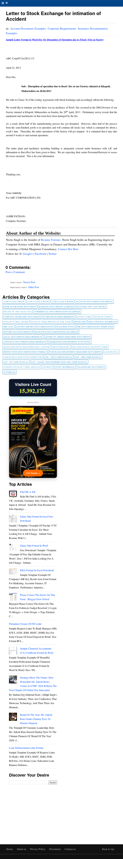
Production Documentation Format (25, 351)
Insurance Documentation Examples (56, 331)
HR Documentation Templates (95, 326)
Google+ (28, 254)
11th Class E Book (38, 301)
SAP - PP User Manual (16, 362)
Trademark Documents (91, 367)
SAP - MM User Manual (88, 357)
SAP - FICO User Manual (58, 357)
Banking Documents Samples (56, 306)
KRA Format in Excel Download (37, 570)
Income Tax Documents (17, 331)
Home (9, 849)
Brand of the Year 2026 (17, 311)
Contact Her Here (68, 249)
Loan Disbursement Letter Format (26, 747)
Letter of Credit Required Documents (68, 336)
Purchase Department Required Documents (75, 351)
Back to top (108, 849)
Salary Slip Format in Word (34, 545)
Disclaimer (55, 849)
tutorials (9, 372)
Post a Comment (15, 272)
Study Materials (64, 367)
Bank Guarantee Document (19, 306)
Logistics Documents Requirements (24, 341)
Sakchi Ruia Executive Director (22, 357)
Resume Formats (51, 240)
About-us (22, 849)
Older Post (33, 287)
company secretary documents (22, 316)
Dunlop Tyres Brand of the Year (51, 321)
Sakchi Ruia (112, 351)
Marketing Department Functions (69, 341)
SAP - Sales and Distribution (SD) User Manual (59, 362)
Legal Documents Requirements (22, 336)
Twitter (52, 254)
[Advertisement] (33, 809)
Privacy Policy (38, 849)
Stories (47, 367)
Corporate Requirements (62, 28)
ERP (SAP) (8, 326)
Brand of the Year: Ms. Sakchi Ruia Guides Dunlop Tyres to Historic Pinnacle (36, 719)
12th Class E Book (62, 301)
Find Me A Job (27, 491)
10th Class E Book (14, 301)
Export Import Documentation (34, 326)
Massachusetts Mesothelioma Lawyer (26, 347)
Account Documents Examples (28, 28)
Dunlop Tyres (103, 316)
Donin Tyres (84, 316)
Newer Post (29, 282)
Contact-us (70, 849)
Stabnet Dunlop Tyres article (21, 367)
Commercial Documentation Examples (57, 311)
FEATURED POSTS (65, 326)
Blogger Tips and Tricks (91, 306)
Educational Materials (103, 321)
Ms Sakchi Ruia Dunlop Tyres (90, 347)
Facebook (41, 254)
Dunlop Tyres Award (15, 321)
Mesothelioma (61, 347)
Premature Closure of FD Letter (25, 623)
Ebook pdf (80, 321)
